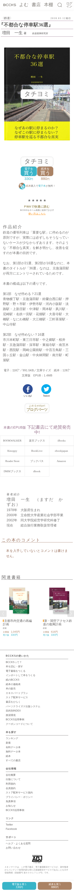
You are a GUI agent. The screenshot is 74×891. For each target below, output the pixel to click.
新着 (8, 742)
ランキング (12, 738)
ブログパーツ (37, 408)
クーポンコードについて (19, 724)
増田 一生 (12, 32)
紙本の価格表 (13, 684)
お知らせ (11, 805)
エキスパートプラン (17, 693)
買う (29, 171)
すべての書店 (13, 760)
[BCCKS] (9, 4)
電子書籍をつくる (15, 671)
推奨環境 (11, 715)
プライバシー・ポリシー (19, 797)
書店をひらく (13, 701)
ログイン (69, 5)
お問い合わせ (13, 847)
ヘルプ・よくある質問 (18, 843)
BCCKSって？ (14, 662)
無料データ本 (13, 751)
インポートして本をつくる (20, 675)
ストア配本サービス (17, 697)
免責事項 (11, 801)
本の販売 (11, 688)
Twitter (9, 824)
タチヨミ (37, 161)
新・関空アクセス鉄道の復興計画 (57, 622)
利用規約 (11, 783)
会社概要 (11, 775)
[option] (17, 609)
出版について (13, 779)
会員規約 (11, 788)
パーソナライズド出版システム (23, 706)
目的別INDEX (13, 710)
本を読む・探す (14, 666)
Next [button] (70, 613)
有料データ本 (13, 747)
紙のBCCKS (12, 679)
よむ (24, 4)
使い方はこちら (37, 213)
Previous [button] (3, 613)
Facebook (11, 829)
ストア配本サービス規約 (19, 792)
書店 (36, 4)
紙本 (8, 756)
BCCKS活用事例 (15, 719)
